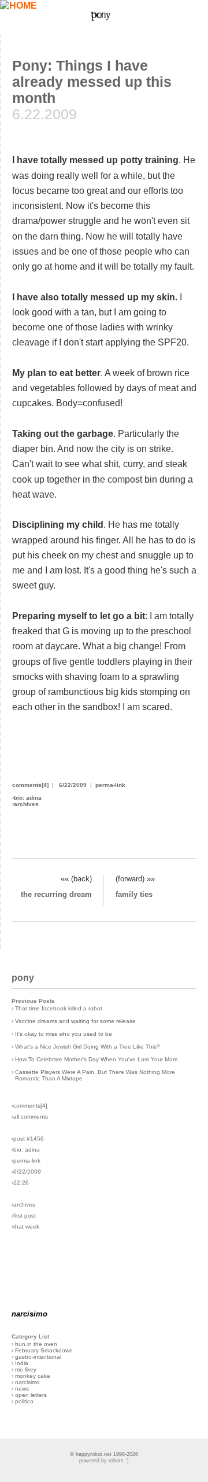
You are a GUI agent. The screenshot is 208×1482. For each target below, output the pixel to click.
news (22, 1388)
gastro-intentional (38, 1357)
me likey (25, 1369)
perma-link (110, 785)
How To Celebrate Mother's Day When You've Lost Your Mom (96, 1059)
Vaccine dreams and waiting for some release (75, 1021)
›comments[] (29, 1105)
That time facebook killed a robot (58, 1008)
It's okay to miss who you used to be (63, 1034)
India (21, 1363)
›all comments (30, 1116)
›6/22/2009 (26, 1171)
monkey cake (32, 1376)
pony (23, 977)
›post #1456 (28, 1138)
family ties (134, 894)
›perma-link (26, 1160)
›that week (25, 1226)
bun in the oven (36, 1344)
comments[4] (30, 785)
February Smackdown (44, 1350)
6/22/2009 (73, 785)
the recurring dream (56, 894)
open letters (31, 1395)
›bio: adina (26, 1149)
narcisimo (27, 1382)
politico (24, 1401)
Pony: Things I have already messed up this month (92, 82)
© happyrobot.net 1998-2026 (104, 1454)
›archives (23, 1204)
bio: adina (28, 798)
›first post (24, 1215)
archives (26, 804)
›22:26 (20, 1182)
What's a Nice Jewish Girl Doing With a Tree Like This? (87, 1046)
